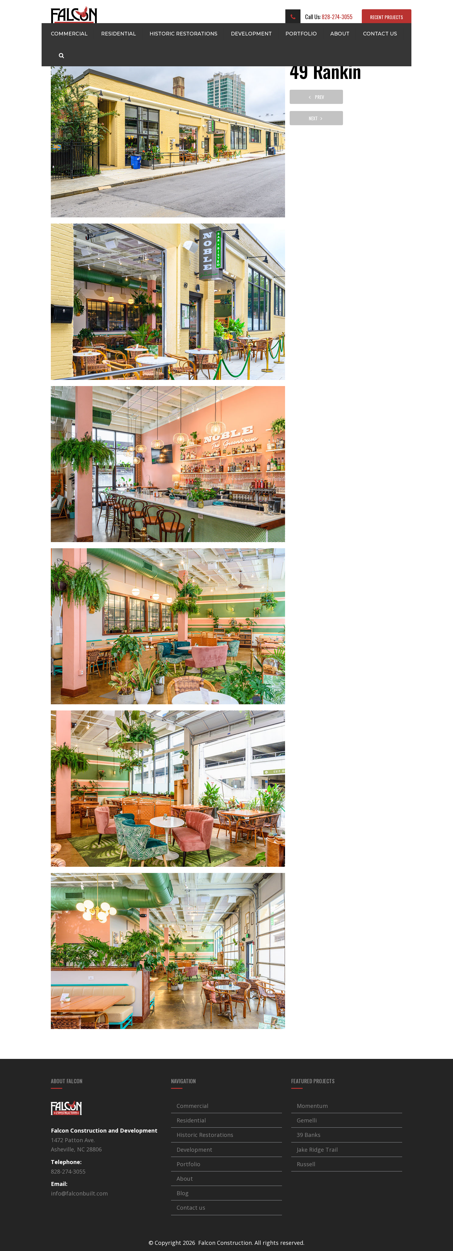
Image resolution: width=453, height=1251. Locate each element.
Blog (183, 1193)
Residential (118, 34)
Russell (306, 1164)
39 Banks (308, 1134)
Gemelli (307, 1120)
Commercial (69, 34)
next (314, 118)
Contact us (380, 34)
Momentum (312, 1105)
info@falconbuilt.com (79, 1193)
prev (318, 96)
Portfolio (301, 34)
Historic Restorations (183, 34)
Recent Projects (386, 17)
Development (251, 34)
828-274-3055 (336, 17)
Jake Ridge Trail (317, 1149)
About (339, 34)
